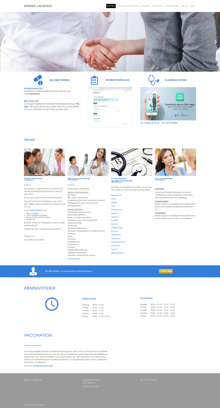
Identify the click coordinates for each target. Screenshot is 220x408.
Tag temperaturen (118, 242)
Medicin (114, 224)
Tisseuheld (115, 246)
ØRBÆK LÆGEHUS (38, 6)
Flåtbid (114, 202)
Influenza (115, 217)
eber (114, 199)
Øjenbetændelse (118, 253)
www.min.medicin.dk (44, 366)
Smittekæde (116, 235)
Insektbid (115, 220)
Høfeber (114, 213)
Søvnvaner (115, 238)
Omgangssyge (117, 228)
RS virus (114, 231)
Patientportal (35, 210)
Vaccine (114, 249)
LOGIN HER (166, 271)
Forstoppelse (116, 210)
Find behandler (74, 259)
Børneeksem (116, 195)
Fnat (113, 206)
